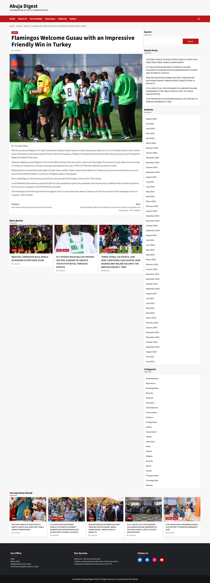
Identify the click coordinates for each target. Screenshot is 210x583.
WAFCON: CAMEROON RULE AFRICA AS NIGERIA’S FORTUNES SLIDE (29, 258)
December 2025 (152, 158)
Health (149, 437)
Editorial (62, 18)
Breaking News (152, 388)
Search (147, 32)
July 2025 (150, 182)
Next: (110, 207)
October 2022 (152, 342)
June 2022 (150, 361)
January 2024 (151, 269)
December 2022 (152, 332)
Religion (149, 456)
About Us (22, 18)
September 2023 (153, 289)
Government (151, 432)
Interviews (50, 18)
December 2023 (152, 274)
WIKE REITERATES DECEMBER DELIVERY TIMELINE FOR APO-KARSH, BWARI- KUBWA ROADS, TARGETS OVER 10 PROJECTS (170, 81)
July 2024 (150, 240)
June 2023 (150, 303)
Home (12, 18)
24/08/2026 (16, 533)
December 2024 (152, 216)
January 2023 (151, 327)
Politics (149, 451)
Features (105, 250)
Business (149, 393)
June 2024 (150, 245)
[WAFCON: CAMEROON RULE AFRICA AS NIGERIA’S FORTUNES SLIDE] (31, 239)
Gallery (73, 18)
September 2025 (153, 172)
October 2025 (152, 167)
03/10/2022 (17, 50)
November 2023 (152, 279)
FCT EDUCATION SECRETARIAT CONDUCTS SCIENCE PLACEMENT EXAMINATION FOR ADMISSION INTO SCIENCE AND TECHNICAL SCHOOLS (172, 70)
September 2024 (153, 230)
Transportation (152, 475)
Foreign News (151, 422)
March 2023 (151, 318)
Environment (151, 412)
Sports (15, 33)
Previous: (31, 206)
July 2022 (150, 357)
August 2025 (151, 177)
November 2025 (152, 162)
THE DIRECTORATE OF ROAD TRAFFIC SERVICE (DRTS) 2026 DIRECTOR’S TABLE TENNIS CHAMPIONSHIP (171, 60)
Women (149, 485)
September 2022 (153, 347)
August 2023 (151, 293)
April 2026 (150, 138)
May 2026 (150, 133)
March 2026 (151, 143)
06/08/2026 (106, 271)
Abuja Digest (24, 6)
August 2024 (151, 235)
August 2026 (151, 119)
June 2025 (150, 187)
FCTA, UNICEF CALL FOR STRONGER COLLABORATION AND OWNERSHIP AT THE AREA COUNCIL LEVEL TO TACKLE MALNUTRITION (171, 91)
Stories (149, 471)
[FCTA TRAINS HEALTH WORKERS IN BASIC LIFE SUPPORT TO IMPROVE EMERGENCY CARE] (182, 509)
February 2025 (152, 206)
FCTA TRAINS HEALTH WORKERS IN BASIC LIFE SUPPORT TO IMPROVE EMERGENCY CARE (172, 100)
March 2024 (151, 259)
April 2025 (150, 196)
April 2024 (150, 255)
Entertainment (152, 407)
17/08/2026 (16, 264)
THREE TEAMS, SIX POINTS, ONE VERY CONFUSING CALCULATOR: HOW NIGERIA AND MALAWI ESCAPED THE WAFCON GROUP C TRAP (120, 262)
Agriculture (150, 383)
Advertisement (152, 378)
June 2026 (150, 128)
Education (150, 403)
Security (149, 461)
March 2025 (151, 201)
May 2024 (150, 250)
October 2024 (152, 225)
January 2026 (151, 153)
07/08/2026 (61, 271)
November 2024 (152, 221)
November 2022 (152, 337)
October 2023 (152, 284)
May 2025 (150, 191)
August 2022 (151, 352)
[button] (198, 19)
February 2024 (152, 264)
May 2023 (150, 308)
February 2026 (152, 148)
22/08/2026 (93, 535)
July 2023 (150, 298)
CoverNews (121, 579)
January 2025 (151, 211)
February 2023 (152, 323)
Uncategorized (152, 480)
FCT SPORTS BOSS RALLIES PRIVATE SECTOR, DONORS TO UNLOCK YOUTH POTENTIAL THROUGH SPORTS (75, 262)
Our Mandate (36, 18)
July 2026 (150, 124)
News (14, 250)
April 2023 (150, 313)
